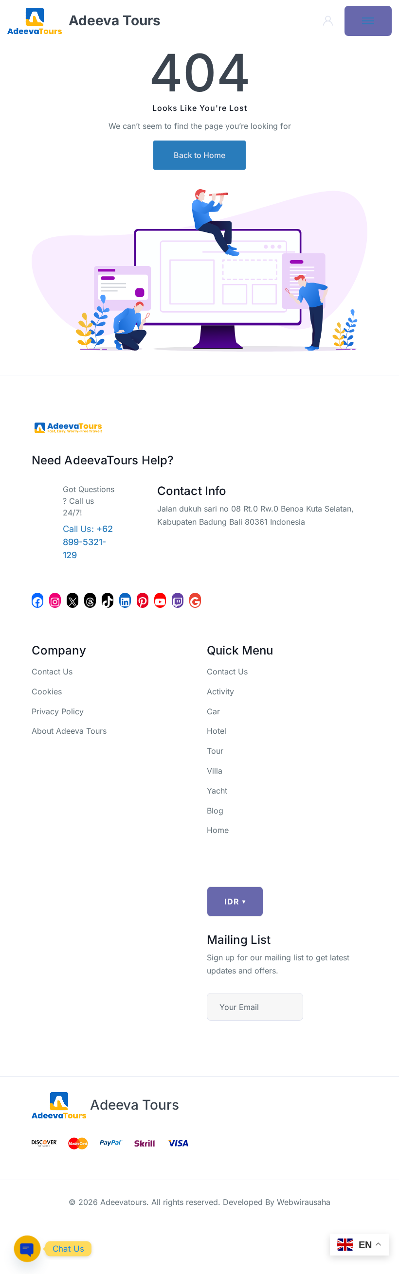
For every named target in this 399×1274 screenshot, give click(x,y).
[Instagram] (55, 600)
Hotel (216, 731)
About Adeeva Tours (69, 731)
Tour (215, 751)
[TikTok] (107, 600)
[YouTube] (160, 600)
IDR (235, 901)
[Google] (195, 600)
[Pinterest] (142, 600)
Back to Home (199, 155)
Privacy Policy (58, 711)
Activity (220, 691)
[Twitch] (177, 600)
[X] (72, 600)
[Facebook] (37, 600)
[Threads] (90, 600)
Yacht (217, 791)
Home (218, 830)
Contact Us (52, 671)
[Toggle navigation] (368, 21)
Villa (214, 771)
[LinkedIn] (125, 600)
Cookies (47, 691)
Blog (215, 810)
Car (213, 711)
